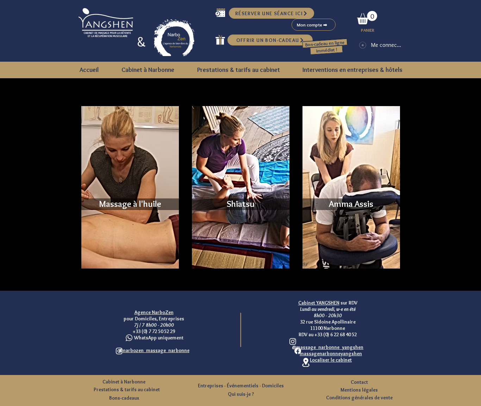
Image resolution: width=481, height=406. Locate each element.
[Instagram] (292, 341)
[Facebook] (297, 350)
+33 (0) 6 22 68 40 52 (335, 334)
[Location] (306, 362)
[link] (367, 17)
